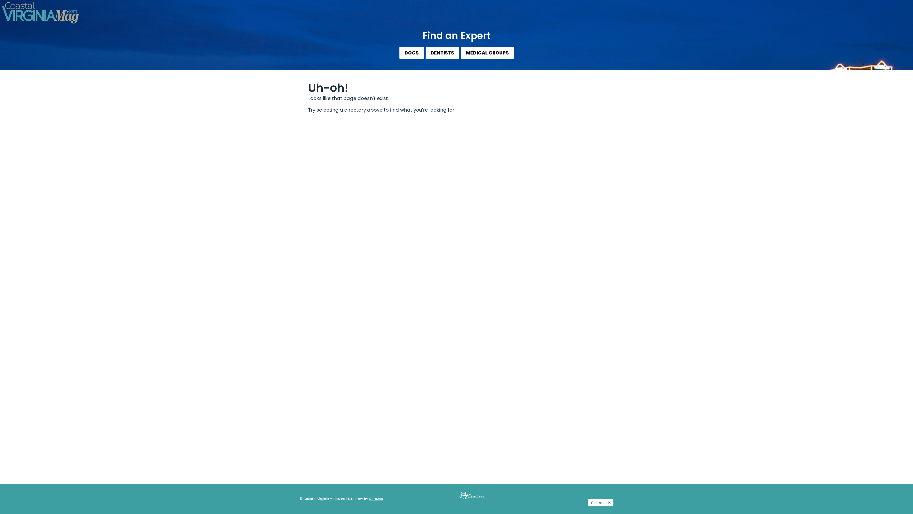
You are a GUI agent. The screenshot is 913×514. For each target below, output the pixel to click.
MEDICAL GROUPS (487, 52)
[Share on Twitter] (600, 502)
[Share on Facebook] (592, 502)
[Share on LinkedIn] (609, 502)
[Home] (456, 9)
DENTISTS (442, 52)
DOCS (411, 52)
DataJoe (376, 499)
